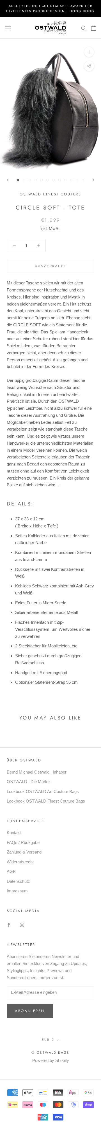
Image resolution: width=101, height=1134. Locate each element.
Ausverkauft (50, 266)
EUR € (48, 1039)
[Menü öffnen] (8, 28)
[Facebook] (9, 924)
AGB (11, 871)
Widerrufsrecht (20, 861)
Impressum (17, 890)
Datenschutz (18, 881)
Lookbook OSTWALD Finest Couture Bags (46, 801)
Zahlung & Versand (24, 852)
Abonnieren (30, 1010)
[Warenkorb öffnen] (93, 28)
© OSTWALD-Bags (50, 1052)
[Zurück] (7, 180)
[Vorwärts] (93, 180)
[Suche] (83, 27)
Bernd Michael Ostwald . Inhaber (36, 772)
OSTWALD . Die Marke (28, 781)
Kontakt (14, 832)
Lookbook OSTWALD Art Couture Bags (43, 791)
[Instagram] (22, 924)
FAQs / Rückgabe (23, 842)
